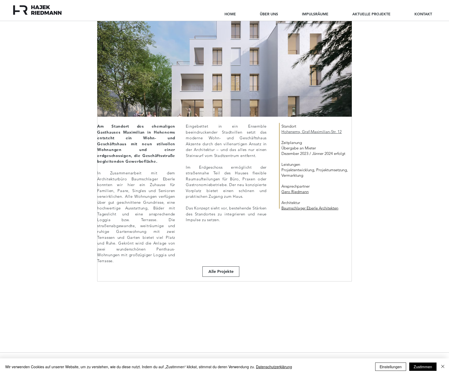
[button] (224, 69)
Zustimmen (423, 366)
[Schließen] (443, 367)
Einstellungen (391, 366)
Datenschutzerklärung (274, 366)
